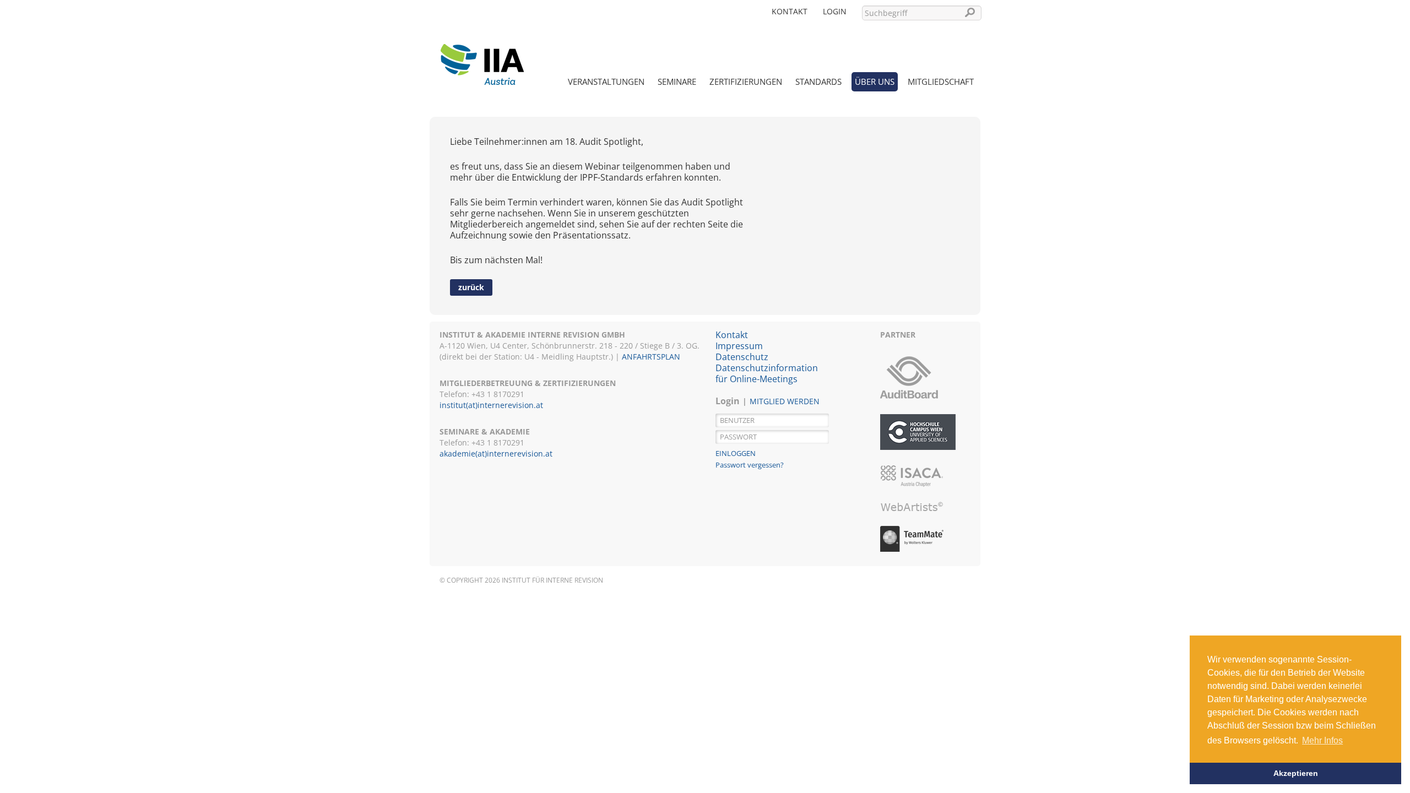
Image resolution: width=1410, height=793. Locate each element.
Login (835, 11)
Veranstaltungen (606, 81)
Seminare (677, 81)
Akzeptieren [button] (1295, 773)
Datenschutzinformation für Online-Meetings (766, 373)
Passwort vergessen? (749, 465)
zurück (471, 287)
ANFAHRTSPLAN (651, 356)
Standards (818, 81)
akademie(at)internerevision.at (496, 453)
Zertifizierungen (745, 81)
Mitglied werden (785, 401)
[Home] (482, 58)
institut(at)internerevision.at (491, 405)
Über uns (874, 81)
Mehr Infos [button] (1322, 740)
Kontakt (789, 11)
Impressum (739, 346)
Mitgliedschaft (941, 81)
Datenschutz (741, 357)
